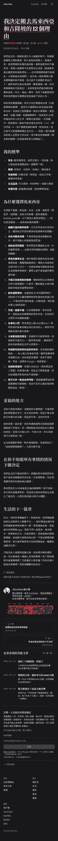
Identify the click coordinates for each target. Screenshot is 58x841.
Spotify (7, 815)
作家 (20, 595)
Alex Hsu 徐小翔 (21, 589)
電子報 (7, 807)
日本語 (44, 4)
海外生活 (14, 43)
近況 (35, 785)
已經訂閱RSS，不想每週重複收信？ (18, 757)
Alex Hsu (8, 4)
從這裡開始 (9, 782)
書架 (35, 790)
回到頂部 (10, 764)
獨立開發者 (17, 593)
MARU (7, 819)
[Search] (51, 4)
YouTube (8, 811)
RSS (26, 752)
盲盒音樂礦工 (46, 593)
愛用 (35, 794)
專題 (6, 790)
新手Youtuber (31, 593)
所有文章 (8, 785)
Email (41, 576)
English (35, 4)
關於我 (36, 782)
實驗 (35, 798)
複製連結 (10, 572)
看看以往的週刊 (10, 752)
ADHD (27, 595)
